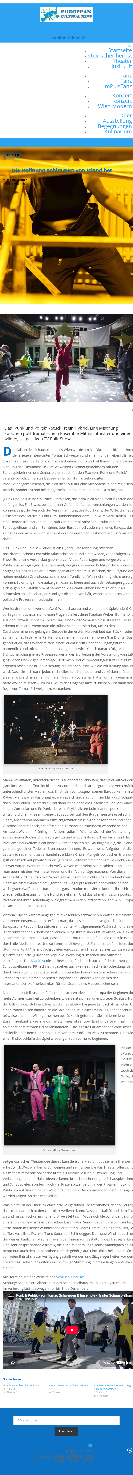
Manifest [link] (38, 960)
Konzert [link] (122, 95)
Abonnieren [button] (66, 1431)
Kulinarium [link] (118, 131)
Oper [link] (125, 115)
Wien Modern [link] (115, 106)
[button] (108, 90)
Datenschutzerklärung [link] (65, 1455)
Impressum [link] (78, 1450)
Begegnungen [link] (115, 126)
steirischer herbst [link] (110, 55)
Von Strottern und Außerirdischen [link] (68, 1385)
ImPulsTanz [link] (117, 86)
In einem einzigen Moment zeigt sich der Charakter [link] (113, 1387)
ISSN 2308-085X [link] (73, 1461)
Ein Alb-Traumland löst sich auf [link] (21, 1385)
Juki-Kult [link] (122, 66)
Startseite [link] (120, 50)
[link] (66, 21)
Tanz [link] (126, 75)
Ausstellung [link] (117, 120)
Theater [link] (122, 60)
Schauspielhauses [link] (70, 1277)
